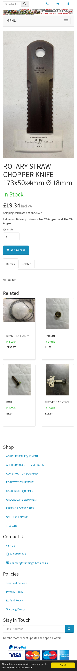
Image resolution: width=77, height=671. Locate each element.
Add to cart (17, 250)
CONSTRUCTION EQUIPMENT (23, 473)
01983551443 (18, 554)
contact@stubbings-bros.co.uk (29, 563)
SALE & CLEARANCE (17, 517)
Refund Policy (14, 600)
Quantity (8, 229)
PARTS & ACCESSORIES (20, 508)
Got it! (63, 665)
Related (26, 264)
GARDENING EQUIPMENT (20, 491)
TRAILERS (11, 526)
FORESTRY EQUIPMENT (19, 482)
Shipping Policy (15, 609)
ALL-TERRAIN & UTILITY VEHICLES (25, 465)
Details (10, 264)
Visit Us (10, 545)
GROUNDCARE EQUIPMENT (22, 499)
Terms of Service (16, 583)
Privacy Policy (14, 592)
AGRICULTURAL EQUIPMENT (22, 456)
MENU (11, 20)
